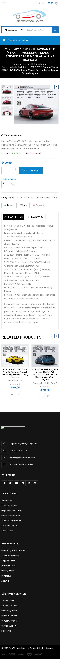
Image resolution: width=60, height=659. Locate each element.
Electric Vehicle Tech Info (14, 67)
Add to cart (33, 170)
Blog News (6, 631)
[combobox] (12, 29)
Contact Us (6, 576)
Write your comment (13, 135)
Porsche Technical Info (46, 197)
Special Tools (7, 531)
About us (5, 581)
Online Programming (10, 516)
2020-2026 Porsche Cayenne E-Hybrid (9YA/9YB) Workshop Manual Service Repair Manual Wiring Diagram (45, 374)
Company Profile (9, 621)
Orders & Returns (9, 616)
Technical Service (9, 505)
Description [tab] (15, 216)
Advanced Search (9, 606)
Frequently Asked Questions (14, 551)
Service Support (8, 626)
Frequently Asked (9, 611)
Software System (9, 526)
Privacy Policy (7, 571)
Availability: (6, 153)
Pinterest (40, 205)
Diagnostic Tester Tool (11, 511)
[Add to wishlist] (4, 184)
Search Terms (7, 601)
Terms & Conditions (10, 556)
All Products (6, 500)
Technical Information (33, 64)
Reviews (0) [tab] (37, 216)
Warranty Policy (8, 566)
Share (24, 205)
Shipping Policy (8, 561)
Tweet (10, 205)
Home (16, 64)
